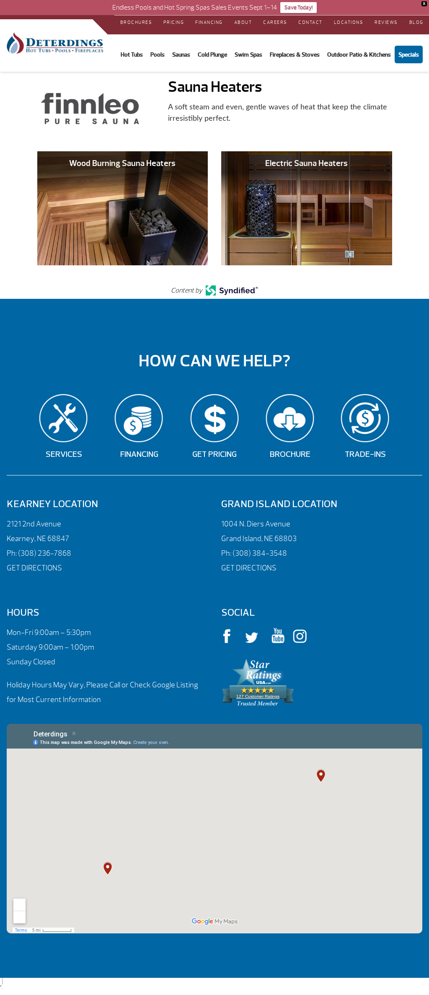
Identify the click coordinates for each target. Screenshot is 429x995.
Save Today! (298, 7)
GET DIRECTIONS (34, 568)
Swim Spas (248, 54)
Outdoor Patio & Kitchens (359, 54)
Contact (310, 22)
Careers (275, 22)
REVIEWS (386, 22)
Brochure (290, 455)
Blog (416, 22)
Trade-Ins (365, 455)
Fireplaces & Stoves (295, 54)
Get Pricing (214, 455)
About (243, 22)
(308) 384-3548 (260, 553)
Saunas (181, 54)
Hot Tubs (132, 54)
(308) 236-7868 (44, 553)
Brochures (136, 22)
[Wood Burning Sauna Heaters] (122, 208)
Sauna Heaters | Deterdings (55, 43)
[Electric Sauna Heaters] (306, 208)
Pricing (173, 22)
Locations (349, 22)
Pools (157, 54)
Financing (209, 22)
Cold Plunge (212, 54)
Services (64, 455)
